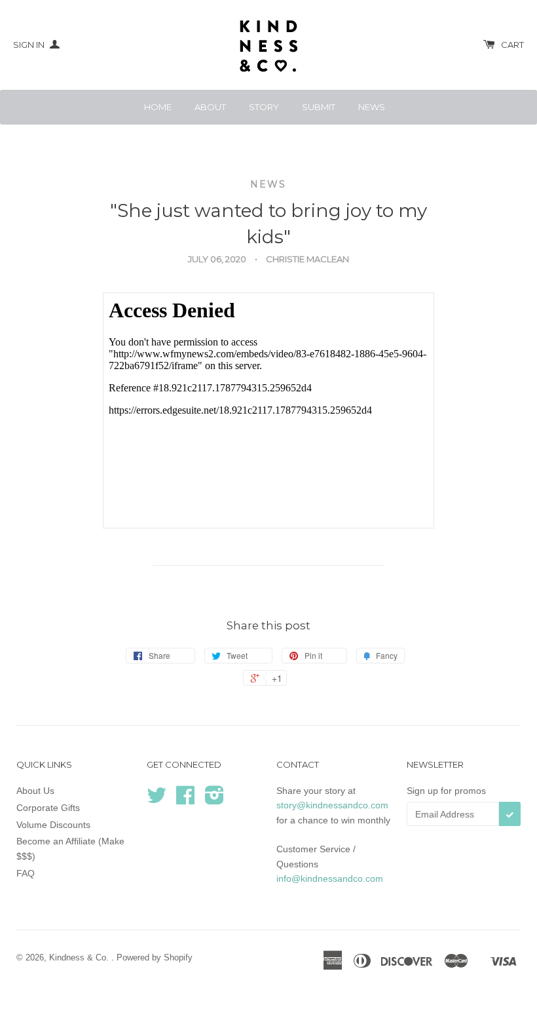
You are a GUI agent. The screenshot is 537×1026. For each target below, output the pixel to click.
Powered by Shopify (155, 957)
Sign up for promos (446, 790)
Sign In (29, 44)
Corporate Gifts (48, 807)
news (268, 184)
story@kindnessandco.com (332, 805)
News (371, 107)
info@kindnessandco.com (329, 878)
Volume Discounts (53, 824)
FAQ (25, 873)
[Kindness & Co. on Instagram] (214, 800)
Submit (318, 107)
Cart (512, 44)
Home (158, 107)
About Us (35, 790)
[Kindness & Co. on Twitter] (156, 800)
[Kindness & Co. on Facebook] (185, 800)
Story (264, 107)
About (210, 107)
